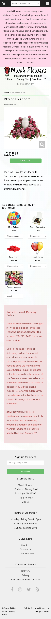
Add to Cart (25, 161)
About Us (25, 545)
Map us (25, 501)
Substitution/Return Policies (26, 579)
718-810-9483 (26, 84)
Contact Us (25, 549)
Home (6, 92)
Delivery (25, 570)
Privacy (25, 575)
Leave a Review (26, 553)
